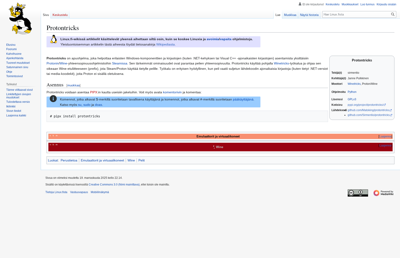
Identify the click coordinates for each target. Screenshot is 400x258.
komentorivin (172, 92)
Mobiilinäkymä (100, 192)
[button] (16, 115)
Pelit (141, 160)
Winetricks (354, 83)
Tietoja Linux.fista (56, 192)
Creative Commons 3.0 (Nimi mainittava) (114, 184)
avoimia (213, 39)
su (79, 104)
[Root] (53, 98)
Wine (63, 63)
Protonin (53, 63)
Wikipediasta (165, 44)
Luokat (53, 160)
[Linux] (53, 39)
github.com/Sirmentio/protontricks (369, 115)
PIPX (93, 92)
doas (98, 104)
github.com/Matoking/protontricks (368, 110)
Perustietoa (69, 160)
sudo (87, 104)
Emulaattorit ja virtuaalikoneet (102, 160)
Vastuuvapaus (79, 192)
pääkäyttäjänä (243, 99)
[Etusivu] (20, 18)
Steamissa (119, 63)
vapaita (225, 39)
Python (352, 92)
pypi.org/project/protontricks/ (365, 104)
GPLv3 (352, 99)
